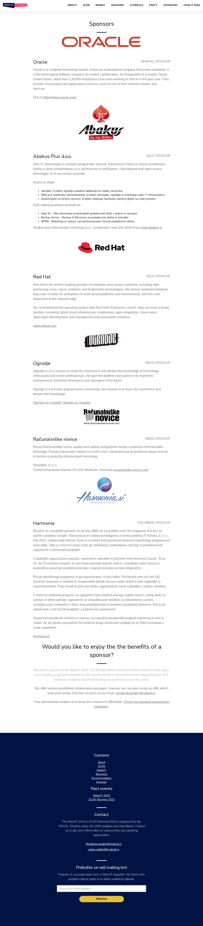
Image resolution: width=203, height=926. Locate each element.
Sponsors (170, 5)
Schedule (136, 5)
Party (153, 5)
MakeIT (100, 5)
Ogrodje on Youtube (76, 402)
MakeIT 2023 (101, 795)
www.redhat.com (44, 325)
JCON (86, 5)
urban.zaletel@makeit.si (103, 849)
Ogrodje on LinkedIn (47, 402)
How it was (192, 5)
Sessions (117, 5)
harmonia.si (41, 636)
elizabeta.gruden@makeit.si (135, 693)
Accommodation (101, 778)
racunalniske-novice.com (130, 470)
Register (101, 782)
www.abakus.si (151, 227)
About (72, 5)
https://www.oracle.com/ (59, 97)
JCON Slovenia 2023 (101, 799)
